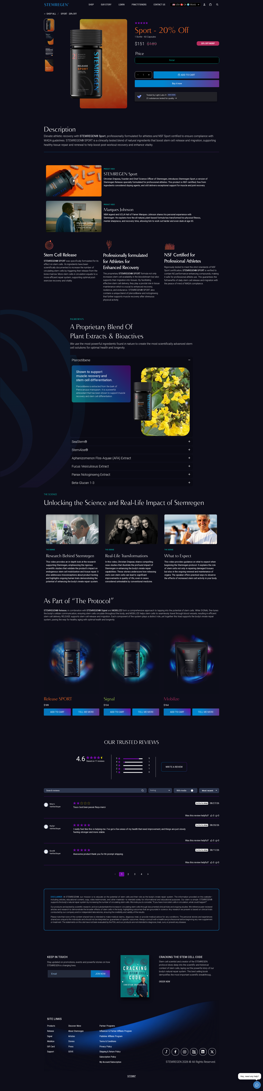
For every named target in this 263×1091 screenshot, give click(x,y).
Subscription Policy (107, 1057)
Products (51, 1026)
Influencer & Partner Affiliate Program (115, 1031)
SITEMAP (131, 1076)
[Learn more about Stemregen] (168, 976)
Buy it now (177, 83)
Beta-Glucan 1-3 (83, 483)
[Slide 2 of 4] (49, 38)
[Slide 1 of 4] (49, 25)
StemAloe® (80, 450)
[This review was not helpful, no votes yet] (216, 815)
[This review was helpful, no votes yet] (211, 815)
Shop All (51, 13)
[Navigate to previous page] (115, 874)
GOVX (70, 1051)
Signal (49, 1036)
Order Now (164, 981)
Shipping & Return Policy (110, 1051)
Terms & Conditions (107, 1041)
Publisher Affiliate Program (110, 1036)
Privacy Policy (105, 1046)
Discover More (74, 1026)
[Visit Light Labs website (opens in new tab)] (139, 96)
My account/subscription (110, 1062)
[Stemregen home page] (56, 5)
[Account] (204, 5)
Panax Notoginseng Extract (91, 475)
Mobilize (50, 1041)
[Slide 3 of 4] (49, 52)
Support (50, 1051)
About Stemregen (76, 1031)
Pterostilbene (81, 360)
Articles (71, 1036)
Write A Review (174, 767)
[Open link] (166, 1052)
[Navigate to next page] (148, 874)
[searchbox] (91, 790)
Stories (71, 1041)
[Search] (217, 5)
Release (50, 1031)
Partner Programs (107, 1026)
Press (70, 1046)
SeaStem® (79, 442)
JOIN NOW (100, 973)
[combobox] (160, 790)
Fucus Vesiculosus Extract (90, 466)
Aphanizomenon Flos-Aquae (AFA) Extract (101, 458)
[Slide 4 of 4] (49, 65)
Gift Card (51, 1046)
